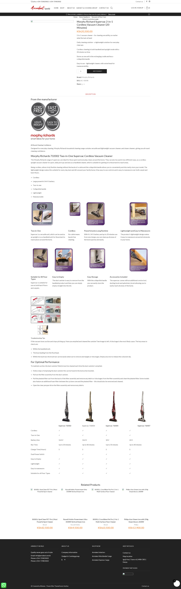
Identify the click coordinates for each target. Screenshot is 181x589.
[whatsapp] (84, 84)
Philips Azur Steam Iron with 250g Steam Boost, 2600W (136, 520)
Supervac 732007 (144, 426)
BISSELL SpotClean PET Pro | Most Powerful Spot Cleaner (44, 520)
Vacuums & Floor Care (99, 17)
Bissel (45, 525)
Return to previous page (90, 19)
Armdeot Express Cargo (100, 560)
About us (71, 8)
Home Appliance (84, 17)
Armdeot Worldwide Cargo (102, 556)
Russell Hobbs (75, 525)
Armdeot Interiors (98, 552)
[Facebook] (146, 1)
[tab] (90, 94)
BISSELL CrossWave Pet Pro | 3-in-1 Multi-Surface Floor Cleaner (106, 520)
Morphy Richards (88, 77)
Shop (62, 8)
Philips (136, 525)
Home (56, 8)
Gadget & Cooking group (86, 8)
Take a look (111, 14)
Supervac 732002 (65, 426)
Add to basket (97, 71)
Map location (127, 556)
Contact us (139, 1)
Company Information (69, 552)
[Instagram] (149, 1)
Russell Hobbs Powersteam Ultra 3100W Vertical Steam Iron (75, 520)
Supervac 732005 (112, 426)
